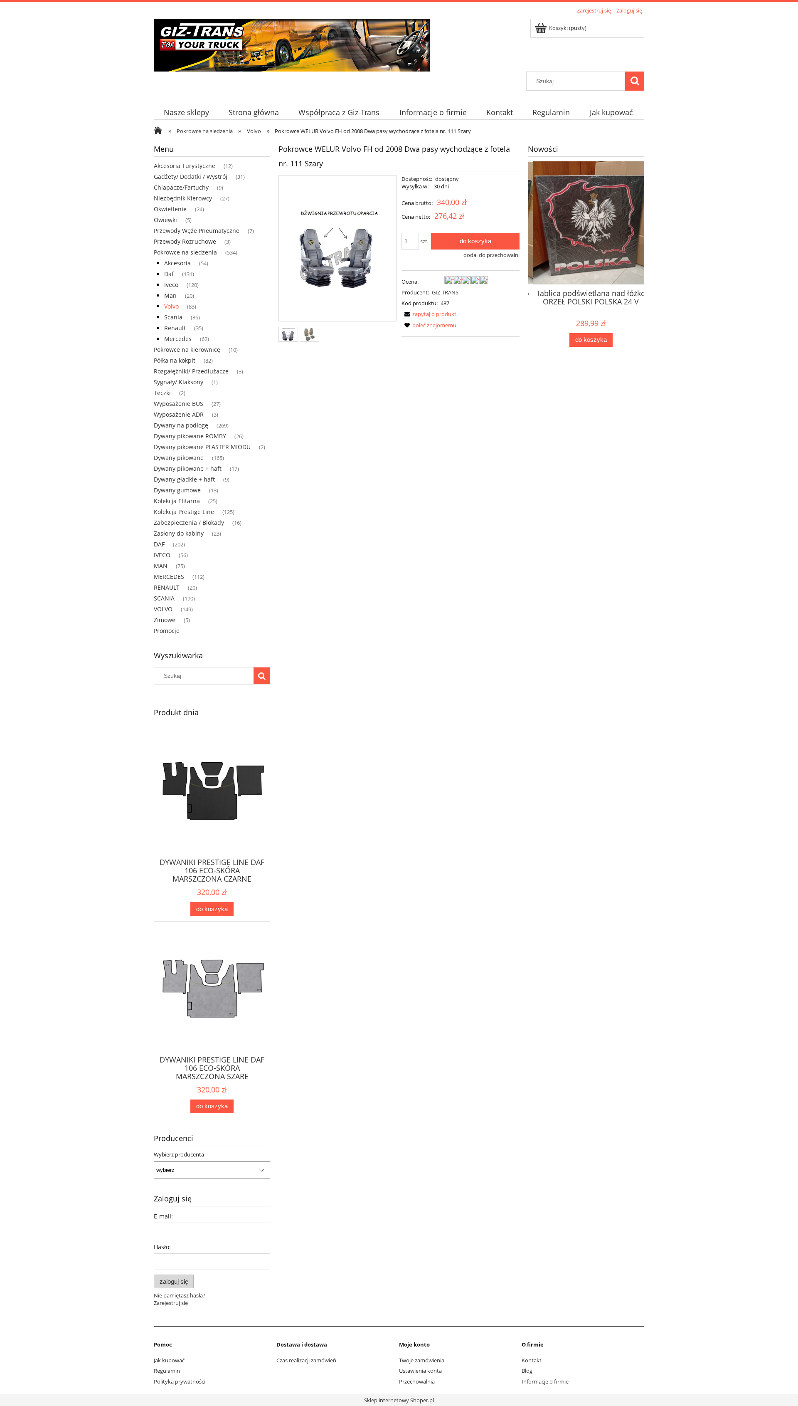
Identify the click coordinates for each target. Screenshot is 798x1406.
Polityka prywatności (179, 1381)
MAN (160, 566)
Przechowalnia (417, 1381)
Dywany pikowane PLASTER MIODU (202, 447)
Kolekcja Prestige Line (184, 512)
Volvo (171, 306)
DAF (159, 544)
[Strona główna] (292, 43)
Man (170, 295)
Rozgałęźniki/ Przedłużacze (191, 371)
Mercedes (178, 339)
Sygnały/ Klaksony (178, 382)
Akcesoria (177, 263)
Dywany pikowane (179, 458)
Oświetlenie (170, 209)
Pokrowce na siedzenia (185, 252)
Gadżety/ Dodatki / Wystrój (190, 176)
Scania (173, 317)
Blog (527, 1370)
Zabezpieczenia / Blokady (189, 522)
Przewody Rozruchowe (185, 241)
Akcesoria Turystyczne (184, 166)
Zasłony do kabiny (179, 533)
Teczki (162, 393)
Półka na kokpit (174, 360)
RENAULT (167, 587)
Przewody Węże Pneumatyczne (196, 231)
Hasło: (162, 1247)
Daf (169, 274)
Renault (175, 328)
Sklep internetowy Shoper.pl (399, 1400)
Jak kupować (169, 1360)
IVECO (162, 555)
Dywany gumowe (177, 490)
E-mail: (163, 1216)
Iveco (171, 285)
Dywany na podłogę (181, 425)
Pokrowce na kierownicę (187, 349)
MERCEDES (169, 577)
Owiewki (165, 220)
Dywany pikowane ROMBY (190, 436)
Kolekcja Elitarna (177, 501)
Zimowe (164, 620)
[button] (428, 314)
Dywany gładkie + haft (184, 479)
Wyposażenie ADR (179, 414)
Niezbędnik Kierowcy (183, 198)
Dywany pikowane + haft (188, 468)
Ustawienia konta (420, 1370)
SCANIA (164, 598)
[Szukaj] (634, 81)
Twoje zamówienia (421, 1360)
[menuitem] (186, 112)
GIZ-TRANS (445, 292)
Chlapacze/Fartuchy (181, 187)
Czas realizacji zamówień (306, 1360)
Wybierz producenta (179, 1154)
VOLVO (163, 609)
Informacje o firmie (545, 1381)
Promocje (167, 631)
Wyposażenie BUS (178, 404)
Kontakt (532, 1360)
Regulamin (167, 1370)
